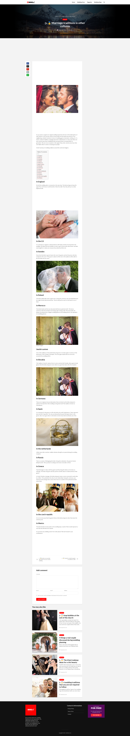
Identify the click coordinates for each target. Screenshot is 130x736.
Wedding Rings (98, 2)
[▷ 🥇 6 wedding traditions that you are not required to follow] (44, 687)
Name (37, 590)
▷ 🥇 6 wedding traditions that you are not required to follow (69, 684)
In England (40, 155)
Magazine (89, 2)
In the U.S (40, 157)
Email (51, 590)
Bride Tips (65, 19)
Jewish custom (41, 164)
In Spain (39, 169)
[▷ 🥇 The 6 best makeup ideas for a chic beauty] (44, 664)
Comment (38, 574)
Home (73, 2)
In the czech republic (42, 176)
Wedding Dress (81, 2)
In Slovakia (40, 166)
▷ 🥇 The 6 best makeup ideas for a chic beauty (68, 661)
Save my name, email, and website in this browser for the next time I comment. (52, 595)
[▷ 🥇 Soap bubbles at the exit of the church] (44, 620)
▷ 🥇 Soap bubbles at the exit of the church (69, 616)
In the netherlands (42, 171)
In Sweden (40, 159)
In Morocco (40, 162)
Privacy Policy (71, 708)
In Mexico (40, 177)
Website (65, 590)
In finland (40, 160)
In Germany (40, 167)
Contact (69, 714)
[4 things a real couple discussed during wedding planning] (44, 642)
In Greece (40, 174)
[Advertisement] (65, 49)
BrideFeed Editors (62, 30)
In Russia (40, 172)
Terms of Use (70, 711)
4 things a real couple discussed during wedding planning (69, 640)
